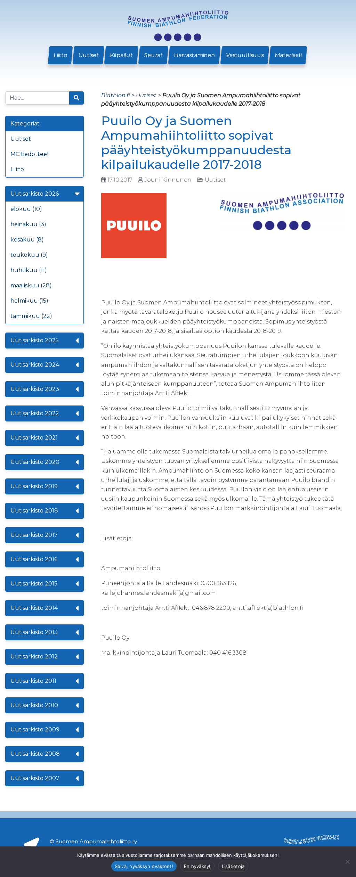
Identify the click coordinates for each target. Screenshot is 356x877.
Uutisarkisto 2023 (34, 389)
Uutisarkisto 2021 (34, 437)
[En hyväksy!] (347, 861)
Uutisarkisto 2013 (34, 632)
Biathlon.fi (115, 95)
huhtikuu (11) (28, 270)
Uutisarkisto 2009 (34, 729)
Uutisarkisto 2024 (34, 364)
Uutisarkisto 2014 (34, 608)
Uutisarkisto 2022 (34, 413)
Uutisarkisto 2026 (34, 193)
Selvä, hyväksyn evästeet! (144, 866)
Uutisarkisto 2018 (34, 510)
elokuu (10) (26, 209)
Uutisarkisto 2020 (34, 462)
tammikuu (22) (31, 316)
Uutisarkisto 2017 (34, 535)
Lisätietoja (233, 866)
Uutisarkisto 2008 (35, 754)
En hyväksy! (197, 866)
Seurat (153, 55)
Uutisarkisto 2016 (33, 559)
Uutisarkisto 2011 (33, 681)
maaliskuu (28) (31, 285)
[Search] (76, 98)
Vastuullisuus (245, 55)
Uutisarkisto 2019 (34, 486)
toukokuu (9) (29, 255)
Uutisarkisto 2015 (33, 583)
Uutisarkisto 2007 (34, 778)
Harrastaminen (194, 55)
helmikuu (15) (29, 300)
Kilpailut (121, 55)
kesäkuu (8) (27, 239)
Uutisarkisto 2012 (34, 656)
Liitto (60, 55)
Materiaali (288, 55)
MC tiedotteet (29, 154)
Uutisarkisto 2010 (34, 705)
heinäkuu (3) (28, 224)
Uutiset (88, 55)
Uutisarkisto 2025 (34, 340)
